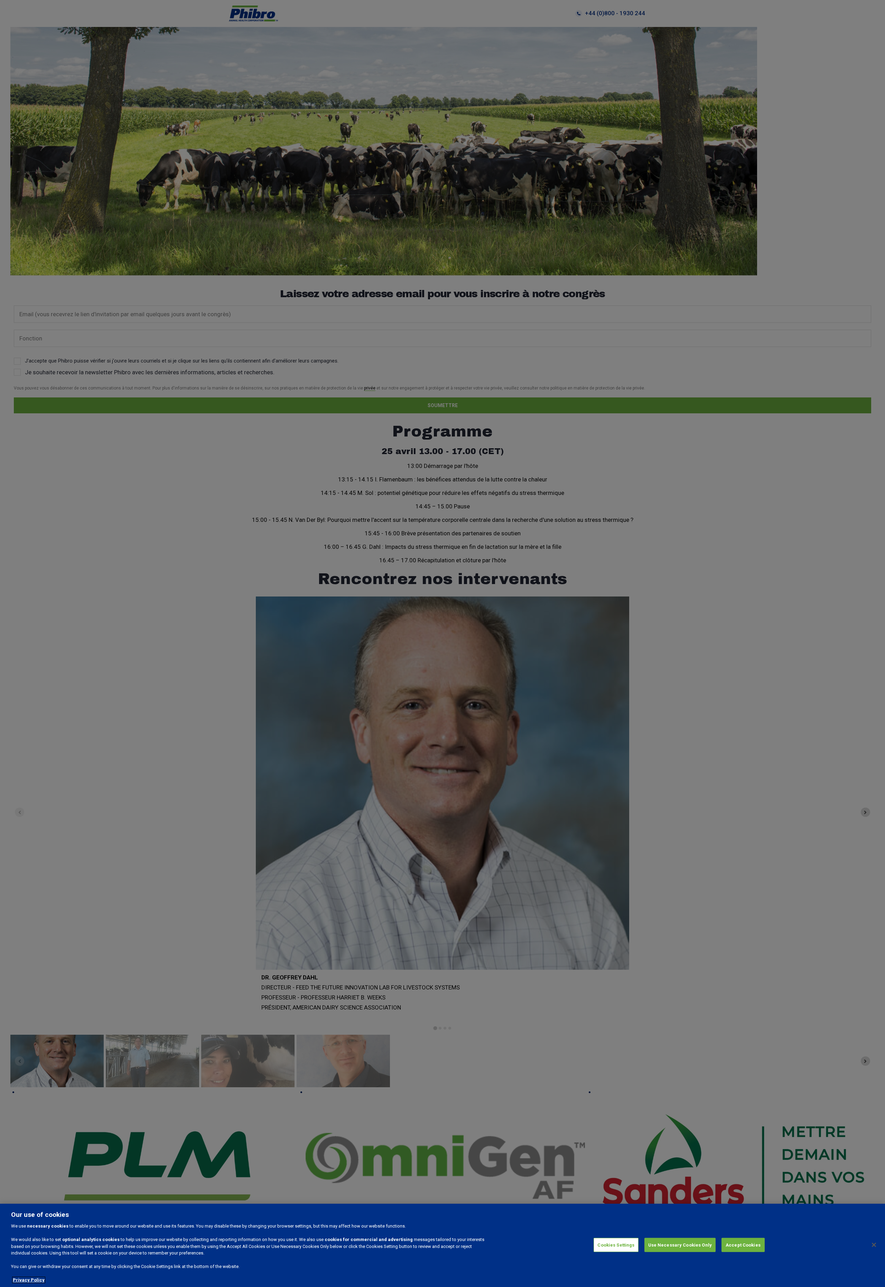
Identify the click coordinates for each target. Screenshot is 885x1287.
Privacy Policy (29, 1280)
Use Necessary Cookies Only (680, 1244)
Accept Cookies (743, 1244)
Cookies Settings (615, 1244)
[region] (442, 1245)
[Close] (874, 1244)
